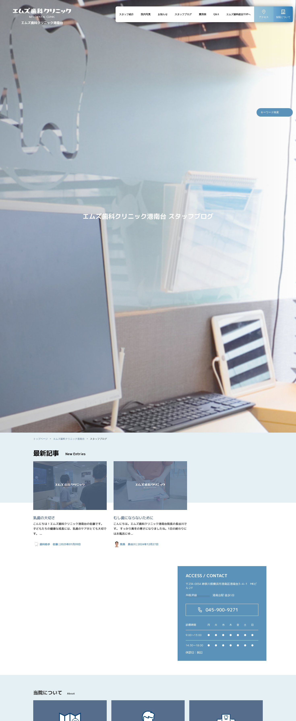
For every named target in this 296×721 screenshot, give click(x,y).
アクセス (264, 17)
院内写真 (146, 14)
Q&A (216, 14)
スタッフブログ (183, 14)
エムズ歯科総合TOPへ (238, 14)
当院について (283, 17)
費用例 (202, 14)
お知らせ (163, 14)
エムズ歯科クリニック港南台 (69, 438)
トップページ (40, 438)
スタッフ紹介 (126, 14)
